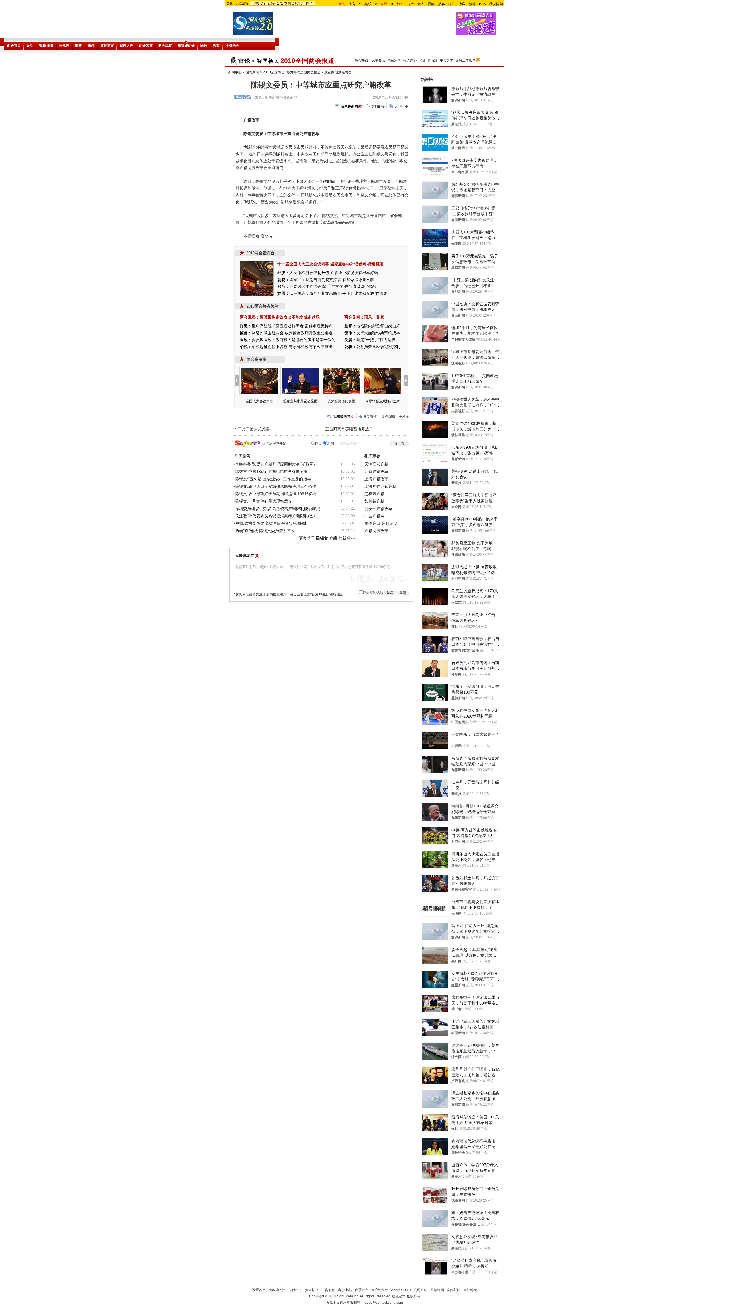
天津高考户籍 (376, 464)
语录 (368, 317)
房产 (410, 4)
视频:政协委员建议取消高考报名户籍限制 (271, 523)
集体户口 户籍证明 (381, 523)
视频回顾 (375, 264)
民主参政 (378, 60)
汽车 (400, 4)
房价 (422, 60)
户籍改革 (394, 60)
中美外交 (447, 60)
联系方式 (361, 1290)
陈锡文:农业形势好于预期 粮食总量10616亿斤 (276, 493)
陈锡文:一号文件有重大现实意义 (263, 501)
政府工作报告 (465, 60)
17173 (282, 3)
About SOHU (401, 1290)
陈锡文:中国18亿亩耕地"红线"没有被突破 (271, 471)
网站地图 (437, 1290)
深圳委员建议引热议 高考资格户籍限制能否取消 (277, 508)
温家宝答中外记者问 (348, 264)
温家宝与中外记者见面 (300, 401)
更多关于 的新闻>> (327, 538)
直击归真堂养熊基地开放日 (349, 429)
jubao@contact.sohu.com (383, 1303)
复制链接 (378, 106)
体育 (352, 4)
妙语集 (381, 293)
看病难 (432, 60)
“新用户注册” (320, 594)
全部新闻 (453, 1290)
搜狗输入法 (277, 1290)
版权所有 (413, 1296)
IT (392, 4)
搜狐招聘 (312, 1290)
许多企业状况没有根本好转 (354, 273)
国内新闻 (252, 72)
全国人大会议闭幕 (259, 401)
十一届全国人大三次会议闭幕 (303, 264)
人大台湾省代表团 (341, 401)
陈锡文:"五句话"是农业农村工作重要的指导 (273, 479)
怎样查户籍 (374, 493)
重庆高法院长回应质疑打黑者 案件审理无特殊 (292, 326)
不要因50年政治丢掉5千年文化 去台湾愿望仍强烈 (332, 286)
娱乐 (367, 4)
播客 (441, 4)
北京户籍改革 (376, 471)
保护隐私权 (379, 1290)
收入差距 (410, 60)
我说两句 (496, 4)
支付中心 (295, 1290)
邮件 (451, 4)
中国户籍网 (374, 516)
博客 (461, 4)
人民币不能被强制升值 (309, 273)
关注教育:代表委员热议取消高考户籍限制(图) (275, 516)
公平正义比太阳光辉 (356, 293)
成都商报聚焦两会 (338, 72)
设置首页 (259, 1290)
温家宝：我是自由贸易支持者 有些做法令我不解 (331, 280)
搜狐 (256, 3)
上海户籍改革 (376, 479)
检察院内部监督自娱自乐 (378, 326)
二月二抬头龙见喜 (254, 429)
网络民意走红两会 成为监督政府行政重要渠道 (292, 333)
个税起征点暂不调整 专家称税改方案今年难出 (292, 347)
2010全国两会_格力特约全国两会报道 (292, 72)
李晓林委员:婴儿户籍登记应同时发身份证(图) (275, 464)
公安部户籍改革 (378, 508)
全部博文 (470, 1290)
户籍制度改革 (376, 530)
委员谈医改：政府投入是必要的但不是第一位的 (293, 340)
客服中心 (345, 1290)
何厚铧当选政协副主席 (382, 401)
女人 (420, 4)
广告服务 (328, 1290)
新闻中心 (235, 72)
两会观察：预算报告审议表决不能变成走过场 (280, 317)
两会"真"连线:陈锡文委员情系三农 (265, 530)
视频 (431, 4)
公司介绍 (420, 1290)
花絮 (380, 317)
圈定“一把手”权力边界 (376, 340)
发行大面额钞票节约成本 (378, 333)
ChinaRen (268, 3)
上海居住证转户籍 (380, 486)
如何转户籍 (374, 501)
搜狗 (309, 3)
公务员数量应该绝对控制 (378, 347)
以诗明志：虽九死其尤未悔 (313, 293)
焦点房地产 (296, 3)
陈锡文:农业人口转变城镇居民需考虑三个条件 (275, 486)
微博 (472, 4)
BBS (482, 4)
